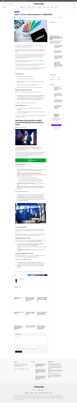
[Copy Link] (11, 59)
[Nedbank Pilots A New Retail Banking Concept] (19, 292)
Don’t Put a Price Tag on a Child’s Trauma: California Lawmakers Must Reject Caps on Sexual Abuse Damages (40, 371)
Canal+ (21, 271)
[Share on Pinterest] (60, 17)
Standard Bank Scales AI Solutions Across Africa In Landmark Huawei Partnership (58, 107)
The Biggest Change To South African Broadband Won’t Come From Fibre (58, 46)
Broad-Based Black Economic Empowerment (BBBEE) (37, 174)
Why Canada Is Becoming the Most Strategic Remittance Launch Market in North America (17, 0)
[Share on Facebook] (57, 17)
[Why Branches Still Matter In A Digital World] (19, 307)
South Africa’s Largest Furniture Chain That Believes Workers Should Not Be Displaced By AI (19, 327)
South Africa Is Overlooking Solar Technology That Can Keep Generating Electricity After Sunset (29, 299)
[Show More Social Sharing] (62, 17)
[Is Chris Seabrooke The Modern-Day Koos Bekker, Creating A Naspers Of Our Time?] (51, 94)
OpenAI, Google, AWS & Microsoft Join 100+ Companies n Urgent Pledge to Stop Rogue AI (58, 88)
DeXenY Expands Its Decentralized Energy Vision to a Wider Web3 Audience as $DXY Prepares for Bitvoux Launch (40, 377)
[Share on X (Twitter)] (59, 17)
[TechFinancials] (38, 3)
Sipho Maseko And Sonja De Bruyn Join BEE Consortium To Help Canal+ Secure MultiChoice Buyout (29, 122)
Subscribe (74, 3)
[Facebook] (11, 48)
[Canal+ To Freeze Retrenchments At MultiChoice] (30, 41)
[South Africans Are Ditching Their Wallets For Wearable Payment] (30, 307)
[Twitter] (11, 50)
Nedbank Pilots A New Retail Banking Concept (18, 298)
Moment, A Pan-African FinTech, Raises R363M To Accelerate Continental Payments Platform (41, 327)
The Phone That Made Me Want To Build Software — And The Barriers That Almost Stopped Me (42, 299)
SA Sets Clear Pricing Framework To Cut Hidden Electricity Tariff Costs (58, 51)
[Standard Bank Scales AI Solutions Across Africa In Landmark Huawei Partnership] (51, 106)
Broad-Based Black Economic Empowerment (38, 49)
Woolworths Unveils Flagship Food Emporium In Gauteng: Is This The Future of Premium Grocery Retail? (55, 376)
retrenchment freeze (35, 271)
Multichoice (29, 271)
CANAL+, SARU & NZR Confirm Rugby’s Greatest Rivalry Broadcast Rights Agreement (42, 313)
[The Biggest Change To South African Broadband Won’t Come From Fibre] (51, 46)
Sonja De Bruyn (23, 49)
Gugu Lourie (18, 17)
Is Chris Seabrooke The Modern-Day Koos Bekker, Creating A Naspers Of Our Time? (58, 95)
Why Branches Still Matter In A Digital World (19, 313)
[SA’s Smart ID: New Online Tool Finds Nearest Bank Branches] (30, 321)
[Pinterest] (11, 55)
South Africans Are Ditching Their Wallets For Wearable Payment (29, 313)
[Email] (11, 57)
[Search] (73, 7)
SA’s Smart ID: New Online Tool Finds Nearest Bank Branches (30, 326)
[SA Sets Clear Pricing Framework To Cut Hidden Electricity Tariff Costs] (51, 52)
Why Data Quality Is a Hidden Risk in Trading (54, 373)
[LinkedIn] (11, 53)
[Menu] (75, 7)
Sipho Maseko (17, 49)
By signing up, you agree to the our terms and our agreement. (56, 128)
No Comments (31, 17)
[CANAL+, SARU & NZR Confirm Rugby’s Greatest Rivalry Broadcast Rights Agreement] (42, 307)
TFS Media (24, 395)
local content (25, 271)
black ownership (16, 271)
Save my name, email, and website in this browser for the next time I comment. (27, 348)
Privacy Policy (58, 128)
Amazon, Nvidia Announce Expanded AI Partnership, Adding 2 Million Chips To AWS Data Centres (56, 38)
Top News (51, 34)
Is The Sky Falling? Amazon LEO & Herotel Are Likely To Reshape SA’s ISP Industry (58, 100)
